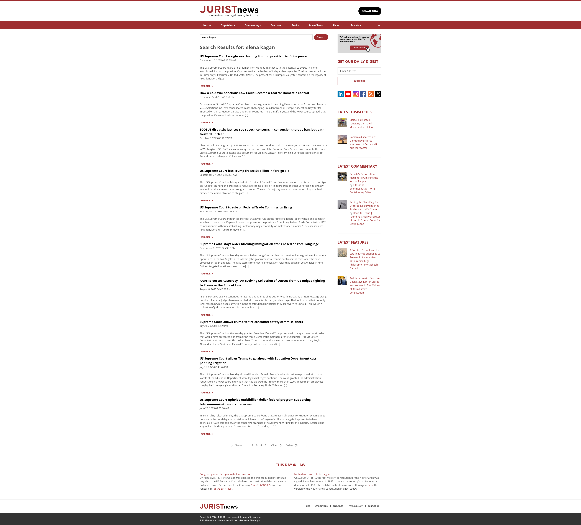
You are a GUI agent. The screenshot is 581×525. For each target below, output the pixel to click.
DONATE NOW (369, 11)
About (337, 25)
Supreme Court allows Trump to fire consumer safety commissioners (251, 322)
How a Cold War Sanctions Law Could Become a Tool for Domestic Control (254, 93)
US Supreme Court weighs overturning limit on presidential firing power (254, 56)
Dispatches (228, 25)
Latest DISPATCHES (355, 111)
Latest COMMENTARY (357, 166)
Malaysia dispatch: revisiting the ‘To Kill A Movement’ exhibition (362, 123)
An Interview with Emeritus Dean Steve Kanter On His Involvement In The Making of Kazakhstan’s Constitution (365, 285)
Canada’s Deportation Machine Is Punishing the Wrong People (364, 177)
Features (277, 25)
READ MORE (207, 86)
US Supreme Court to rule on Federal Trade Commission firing (246, 207)
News (207, 25)
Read (371, 485)
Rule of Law (316, 25)
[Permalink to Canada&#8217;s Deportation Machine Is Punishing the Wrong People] (342, 176)
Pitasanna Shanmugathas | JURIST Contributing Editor (363, 188)
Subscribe (359, 80)
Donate (356, 25)
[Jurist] (229, 11)
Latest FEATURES (353, 242)
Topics (295, 25)
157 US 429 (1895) (261, 485)
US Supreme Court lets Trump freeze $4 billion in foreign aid (244, 171)
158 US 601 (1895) (222, 488)
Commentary (253, 25)
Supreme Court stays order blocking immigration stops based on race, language (259, 244)
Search (321, 37)
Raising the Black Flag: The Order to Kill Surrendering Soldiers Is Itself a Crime (364, 205)
